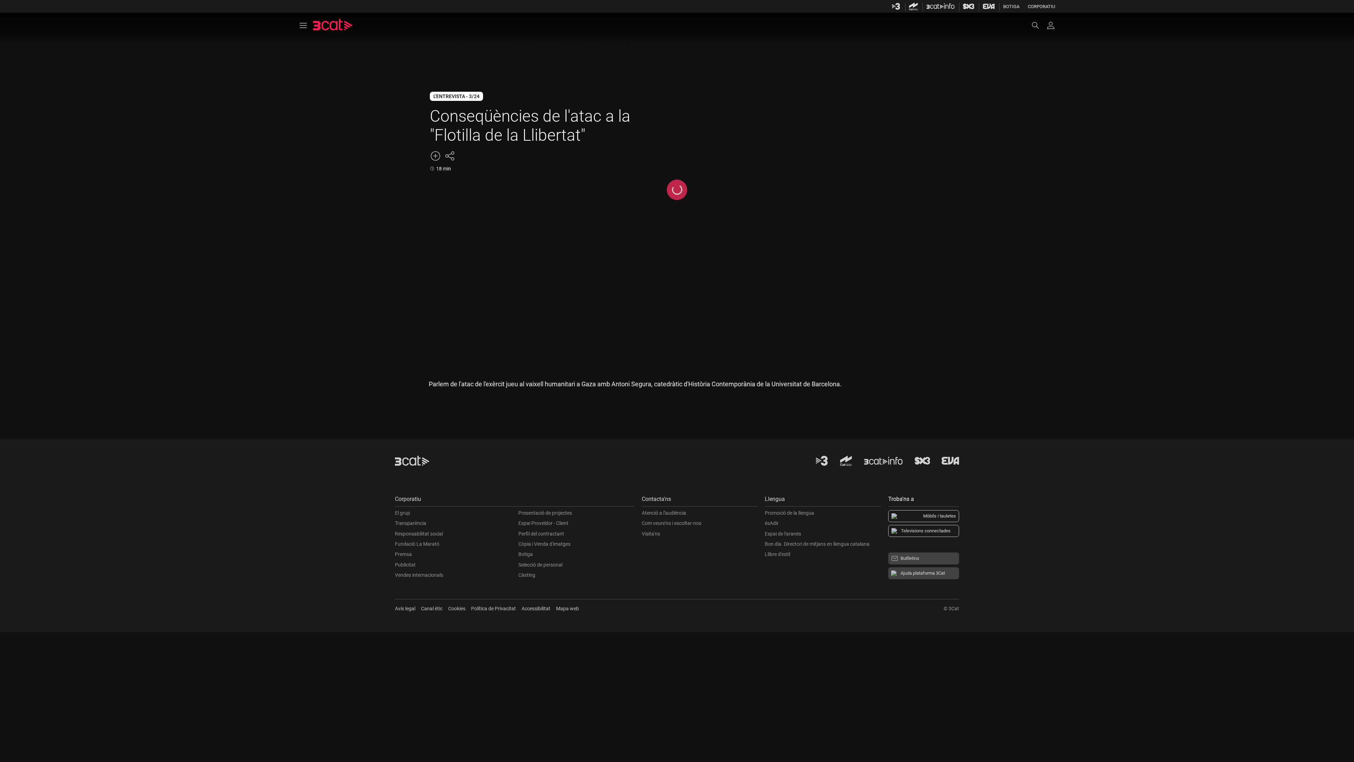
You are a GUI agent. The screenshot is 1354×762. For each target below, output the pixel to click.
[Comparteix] (449, 156)
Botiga (1011, 6)
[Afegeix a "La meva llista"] (435, 156)
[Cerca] (1039, 25)
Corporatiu (1041, 6)
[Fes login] (1051, 25)
